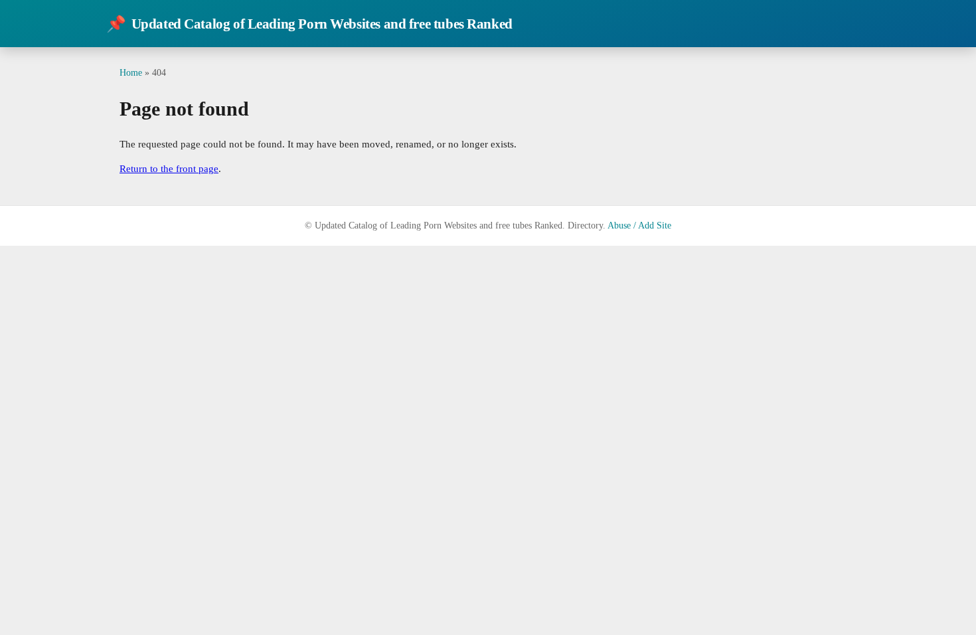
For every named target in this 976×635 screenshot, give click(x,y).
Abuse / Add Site (639, 225)
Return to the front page (169, 168)
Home (131, 72)
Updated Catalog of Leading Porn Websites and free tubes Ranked (309, 24)
